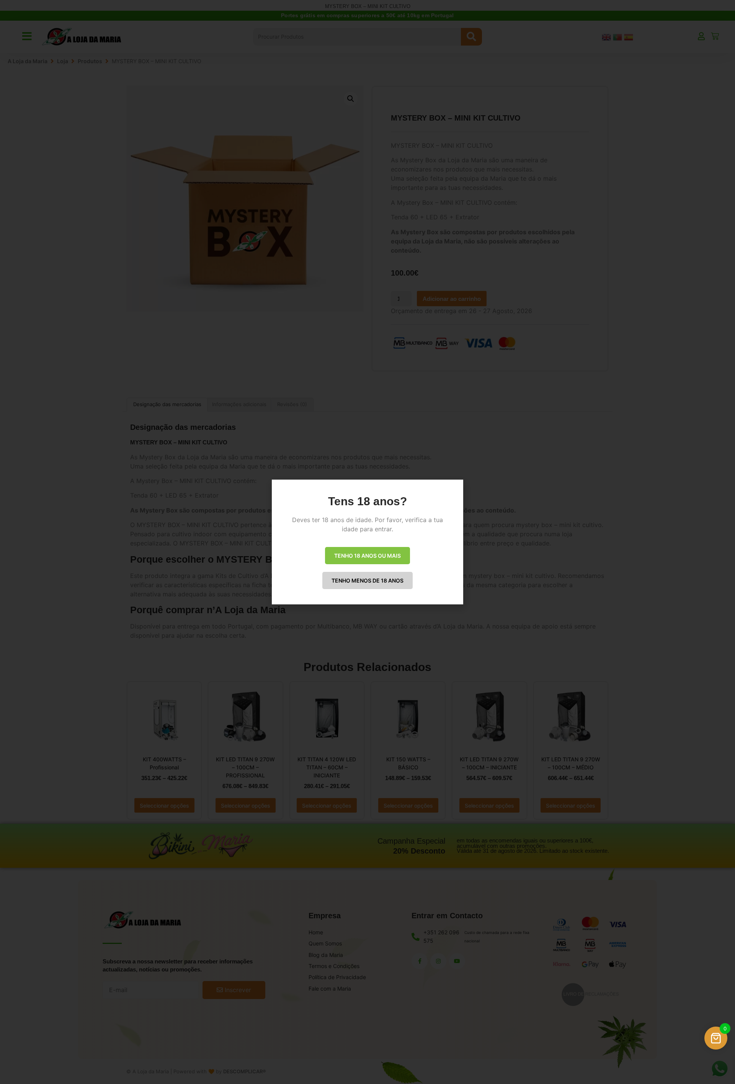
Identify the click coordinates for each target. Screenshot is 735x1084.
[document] (367, 542)
